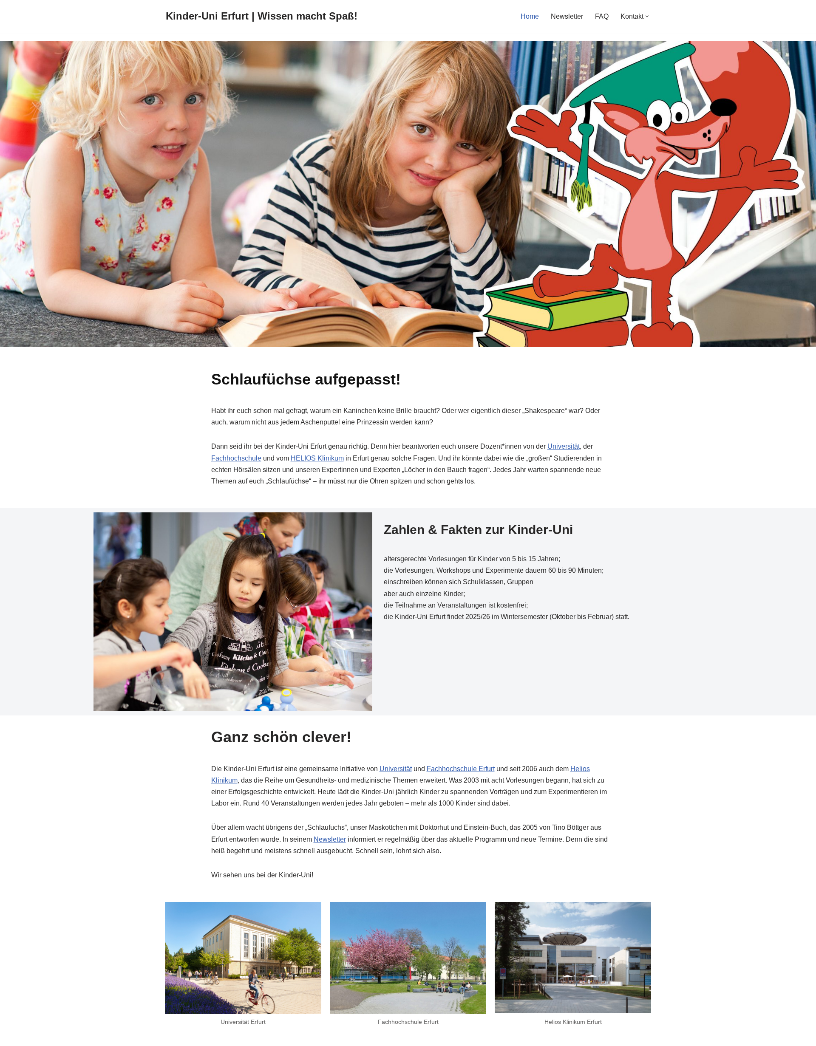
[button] (647, 16)
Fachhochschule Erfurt (461, 768)
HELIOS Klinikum (317, 458)
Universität (563, 446)
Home (530, 16)
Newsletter (567, 16)
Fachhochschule (236, 458)
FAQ (602, 16)
